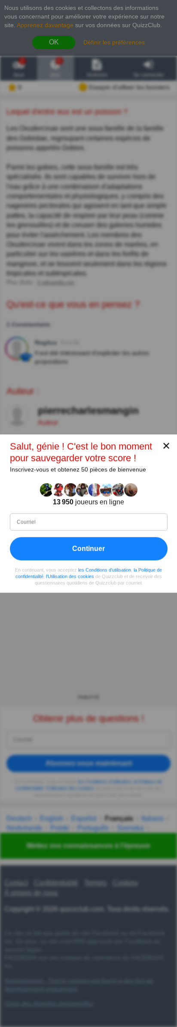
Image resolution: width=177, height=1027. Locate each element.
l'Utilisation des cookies (70, 576)
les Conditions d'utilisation (104, 569)
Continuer (88, 548)
